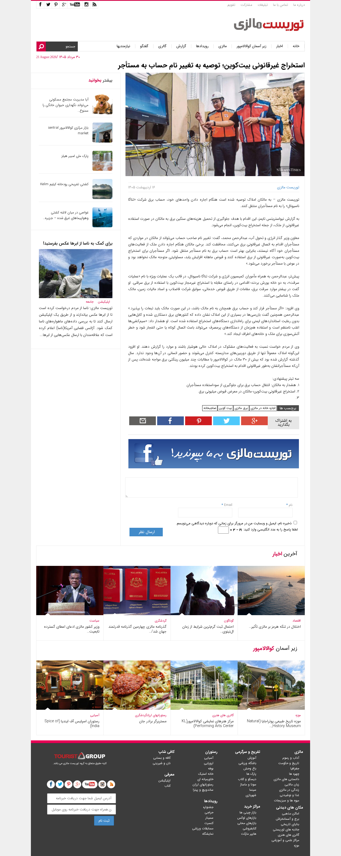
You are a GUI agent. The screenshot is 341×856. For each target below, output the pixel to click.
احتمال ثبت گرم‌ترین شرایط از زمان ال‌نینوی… (208, 629)
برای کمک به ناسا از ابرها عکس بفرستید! (77, 243)
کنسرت (208, 823)
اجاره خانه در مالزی (263, 408)
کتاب (167, 785)
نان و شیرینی (161, 763)
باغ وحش (249, 768)
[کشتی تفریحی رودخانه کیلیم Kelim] (102, 197)
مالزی (222, 46)
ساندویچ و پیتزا (203, 789)
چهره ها (294, 773)
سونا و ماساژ (248, 784)
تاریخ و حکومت (288, 763)
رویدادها (202, 46)
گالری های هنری (223, 715)
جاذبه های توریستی (286, 829)
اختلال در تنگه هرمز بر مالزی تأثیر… (275, 627)
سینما (252, 789)
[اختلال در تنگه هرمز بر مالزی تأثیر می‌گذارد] (271, 614)
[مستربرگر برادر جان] (136, 708)
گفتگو (144, 46)
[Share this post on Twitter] (226, 424)
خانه (296, 46)
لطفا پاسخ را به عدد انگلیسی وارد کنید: (270, 529)
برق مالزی (241, 408)
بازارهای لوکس (246, 817)
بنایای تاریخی (290, 824)
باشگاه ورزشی (247, 763)
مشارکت (246, 5)
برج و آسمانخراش (287, 818)
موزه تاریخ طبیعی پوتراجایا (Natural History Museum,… (274, 723)
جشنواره (208, 807)
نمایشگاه (207, 833)
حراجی (209, 812)
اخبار (279, 46)
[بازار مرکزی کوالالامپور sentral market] (102, 141)
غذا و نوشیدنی (289, 795)
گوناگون (229, 620)
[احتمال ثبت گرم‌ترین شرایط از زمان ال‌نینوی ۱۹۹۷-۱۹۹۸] (204, 614)
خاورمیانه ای (205, 779)
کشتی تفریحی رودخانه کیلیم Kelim (64, 184)
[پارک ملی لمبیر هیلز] (102, 169)
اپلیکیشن (104, 301)
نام (290, 505)
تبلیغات (263, 5)
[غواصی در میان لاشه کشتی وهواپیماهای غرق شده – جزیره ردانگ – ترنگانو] (102, 226)
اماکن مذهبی (290, 813)
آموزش (251, 757)
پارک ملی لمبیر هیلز (75, 156)
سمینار (209, 817)
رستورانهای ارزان (157, 715)
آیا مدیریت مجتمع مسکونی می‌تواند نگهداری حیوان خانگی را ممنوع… (65, 105)
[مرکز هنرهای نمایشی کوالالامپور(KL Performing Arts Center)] (204, 708)
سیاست (94, 620)
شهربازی (251, 795)
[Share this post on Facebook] (198, 424)
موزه (298, 715)
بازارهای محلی (246, 823)
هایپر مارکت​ (248, 833)
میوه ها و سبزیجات (286, 800)
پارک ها (251, 773)
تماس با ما (280, 5)
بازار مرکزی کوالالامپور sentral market (68, 130)
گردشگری (161, 620)
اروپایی (208, 763)
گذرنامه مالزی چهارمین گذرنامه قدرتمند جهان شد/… (137, 629)
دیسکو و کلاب (247, 779)
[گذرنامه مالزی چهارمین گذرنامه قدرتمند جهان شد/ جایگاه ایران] (136, 614)
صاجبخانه (210, 408)
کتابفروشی (249, 828)
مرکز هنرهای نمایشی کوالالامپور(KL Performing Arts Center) (208, 723)
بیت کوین (225, 408)
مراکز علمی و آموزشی (285, 840)
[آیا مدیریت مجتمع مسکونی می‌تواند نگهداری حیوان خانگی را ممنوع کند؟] (102, 113)
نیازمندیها (123, 46)
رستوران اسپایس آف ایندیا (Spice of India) (71, 723)
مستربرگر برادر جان (153, 721)
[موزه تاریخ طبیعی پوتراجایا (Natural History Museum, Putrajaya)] (271, 708)
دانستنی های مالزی (286, 779)
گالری (162, 46)
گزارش (181, 46)
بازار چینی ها (247, 812)
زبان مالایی (292, 784)
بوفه (210, 768)
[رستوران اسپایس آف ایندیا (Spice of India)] (69, 708)
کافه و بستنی (161, 757)
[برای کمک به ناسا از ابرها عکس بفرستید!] (75, 297)
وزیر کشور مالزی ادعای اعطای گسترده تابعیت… (71, 629)
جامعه (90, 301)
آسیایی (94, 715)
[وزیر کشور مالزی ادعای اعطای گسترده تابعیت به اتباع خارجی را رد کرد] (69, 614)
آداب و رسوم (290, 757)
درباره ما (299, 5)
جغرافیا (294, 768)
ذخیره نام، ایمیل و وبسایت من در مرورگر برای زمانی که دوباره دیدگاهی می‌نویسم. (233, 523)
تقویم (231, 5)
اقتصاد (297, 620)
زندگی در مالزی (289, 789)
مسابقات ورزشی (202, 828)
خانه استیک (205, 773)
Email (228, 505)
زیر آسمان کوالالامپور (251, 46)
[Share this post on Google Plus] (254, 424)
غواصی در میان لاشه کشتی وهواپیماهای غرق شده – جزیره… (65, 215)
